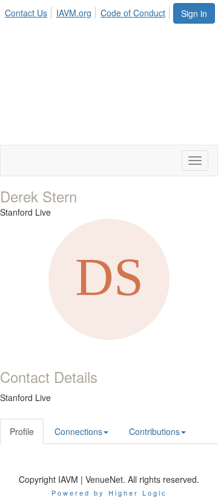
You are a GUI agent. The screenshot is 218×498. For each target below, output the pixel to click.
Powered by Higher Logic (109, 492)
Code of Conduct (133, 13)
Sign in (194, 13)
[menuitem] (29, 11)
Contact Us (26, 13)
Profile (22, 431)
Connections (78, 431)
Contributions (154, 431)
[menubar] (88, 11)
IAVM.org (73, 13)
